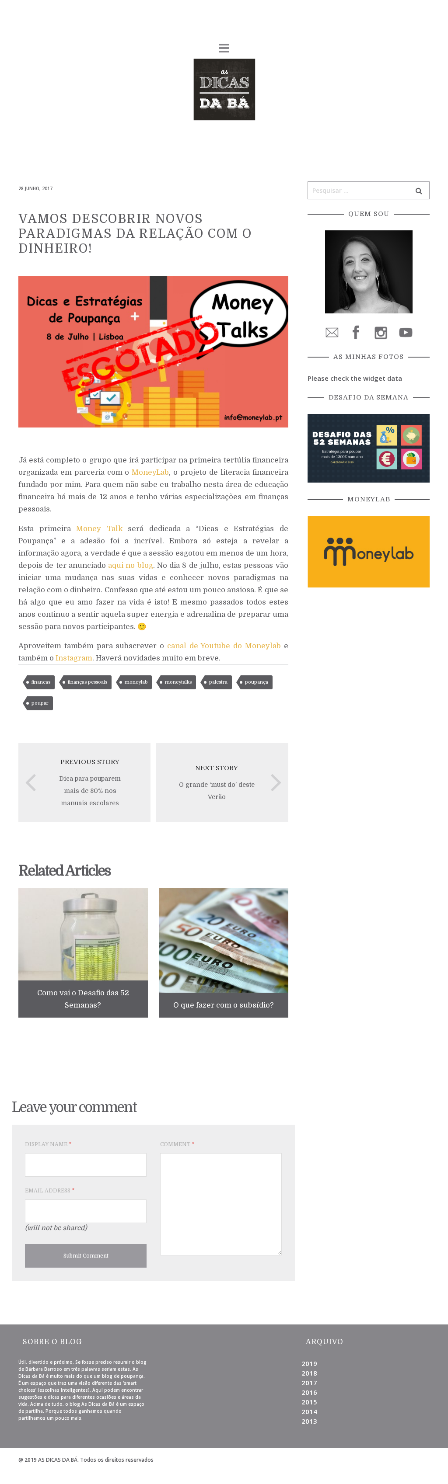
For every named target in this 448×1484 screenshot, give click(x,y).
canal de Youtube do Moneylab (224, 646)
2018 (309, 1373)
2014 (309, 1411)
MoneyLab (150, 472)
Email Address (49, 1191)
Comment (177, 1144)
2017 (309, 1382)
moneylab (136, 682)
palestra (218, 682)
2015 (309, 1401)
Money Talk (99, 529)
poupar (40, 703)
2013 (309, 1421)
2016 (309, 1392)
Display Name (48, 1144)
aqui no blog (130, 565)
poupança (256, 682)
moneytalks (178, 682)
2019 (309, 1363)
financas (41, 682)
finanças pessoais (87, 682)
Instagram (74, 658)
